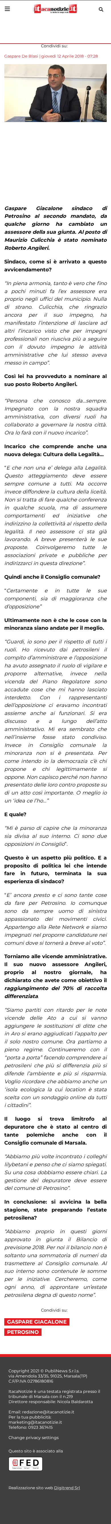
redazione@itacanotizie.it (48, 1412)
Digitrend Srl (67, 1487)
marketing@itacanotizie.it (35, 1422)
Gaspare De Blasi (21, 56)
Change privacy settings (34, 1437)
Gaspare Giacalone (37, 1322)
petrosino (23, 1332)
